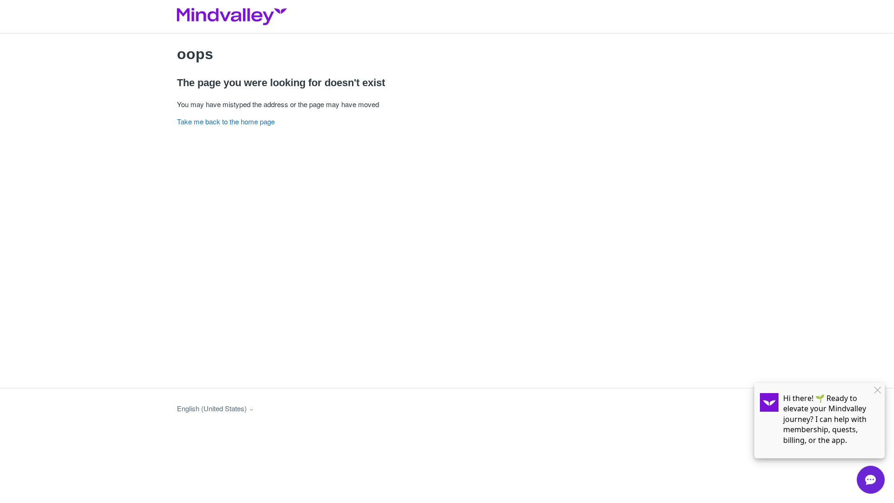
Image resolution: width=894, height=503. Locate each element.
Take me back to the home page (226, 121)
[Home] (232, 16)
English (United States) (213, 408)
